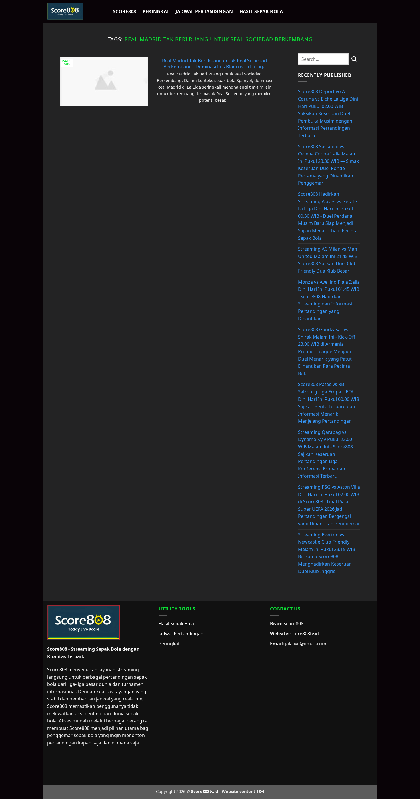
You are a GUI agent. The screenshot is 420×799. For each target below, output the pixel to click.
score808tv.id (304, 633)
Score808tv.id (204, 791)
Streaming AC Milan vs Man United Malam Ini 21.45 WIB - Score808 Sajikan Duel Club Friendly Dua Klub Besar (329, 260)
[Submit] (354, 59)
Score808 (124, 11)
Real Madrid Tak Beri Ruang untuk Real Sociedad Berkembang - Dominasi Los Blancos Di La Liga (214, 63)
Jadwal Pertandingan (204, 11)
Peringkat (156, 11)
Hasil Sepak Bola (261, 11)
